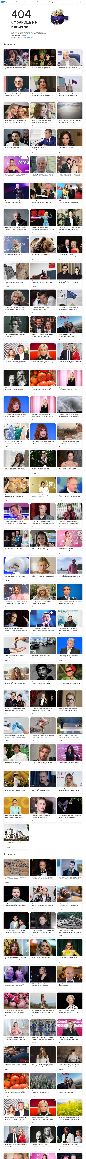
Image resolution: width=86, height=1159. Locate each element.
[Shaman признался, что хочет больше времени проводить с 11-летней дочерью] (69, 61)
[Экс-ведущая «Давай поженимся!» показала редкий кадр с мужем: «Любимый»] (69, 248)
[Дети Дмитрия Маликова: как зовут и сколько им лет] (43, 114)
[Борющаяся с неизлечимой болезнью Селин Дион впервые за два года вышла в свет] (16, 622)
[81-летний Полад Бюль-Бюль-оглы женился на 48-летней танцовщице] (16, 88)
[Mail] (2, 2)
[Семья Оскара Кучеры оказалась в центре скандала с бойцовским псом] (43, 1005)
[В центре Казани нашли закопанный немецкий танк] (16, 275)
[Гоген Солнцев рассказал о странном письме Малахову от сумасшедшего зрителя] (43, 61)
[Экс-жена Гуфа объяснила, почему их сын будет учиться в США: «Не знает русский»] (43, 916)
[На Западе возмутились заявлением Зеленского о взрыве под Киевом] (16, 1031)
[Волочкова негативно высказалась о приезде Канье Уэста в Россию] (69, 916)
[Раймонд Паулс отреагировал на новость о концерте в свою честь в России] (43, 168)
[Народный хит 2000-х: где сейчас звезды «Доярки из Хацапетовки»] (43, 569)
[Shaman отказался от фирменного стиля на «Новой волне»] (16, 195)
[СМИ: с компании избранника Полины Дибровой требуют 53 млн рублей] (43, 970)
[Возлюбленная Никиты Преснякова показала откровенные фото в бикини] (69, 328)
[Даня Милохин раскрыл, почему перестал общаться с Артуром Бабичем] (69, 221)
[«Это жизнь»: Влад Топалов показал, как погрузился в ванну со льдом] (43, 622)
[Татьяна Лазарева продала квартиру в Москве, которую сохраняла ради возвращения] (69, 1138)
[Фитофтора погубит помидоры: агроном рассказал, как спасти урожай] (43, 382)
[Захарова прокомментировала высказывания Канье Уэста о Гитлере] (43, 809)
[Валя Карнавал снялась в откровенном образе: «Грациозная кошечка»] (69, 542)
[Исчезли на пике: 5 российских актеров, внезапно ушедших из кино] (43, 863)
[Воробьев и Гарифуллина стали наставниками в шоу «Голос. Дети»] (16, 703)
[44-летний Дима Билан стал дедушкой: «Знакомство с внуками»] (16, 141)
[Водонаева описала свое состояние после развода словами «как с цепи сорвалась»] (69, 890)
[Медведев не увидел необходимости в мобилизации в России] (43, 141)
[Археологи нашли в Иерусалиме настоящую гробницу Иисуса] (16, 489)
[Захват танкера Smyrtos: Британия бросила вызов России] (69, 114)
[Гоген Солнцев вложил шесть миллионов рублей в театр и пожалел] (43, 195)
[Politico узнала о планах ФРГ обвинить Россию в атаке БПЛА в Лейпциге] (69, 729)
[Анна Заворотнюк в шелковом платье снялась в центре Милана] (16, 943)
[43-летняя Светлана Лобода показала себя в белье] (43, 1085)
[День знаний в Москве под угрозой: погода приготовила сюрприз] (43, 462)
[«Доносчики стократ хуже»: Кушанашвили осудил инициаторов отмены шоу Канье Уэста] (43, 302)
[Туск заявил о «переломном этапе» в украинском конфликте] (69, 489)
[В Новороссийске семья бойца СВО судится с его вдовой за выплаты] (69, 1031)
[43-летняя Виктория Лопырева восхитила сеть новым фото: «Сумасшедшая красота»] (43, 703)
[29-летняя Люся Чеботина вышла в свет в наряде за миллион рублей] (16, 168)
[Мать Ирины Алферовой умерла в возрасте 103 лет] (16, 328)
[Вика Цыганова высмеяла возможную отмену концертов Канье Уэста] (16, 248)
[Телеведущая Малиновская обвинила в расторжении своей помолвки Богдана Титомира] (69, 703)
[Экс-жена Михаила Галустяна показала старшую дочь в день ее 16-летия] (16, 462)
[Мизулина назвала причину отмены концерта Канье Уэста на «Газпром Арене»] (69, 382)
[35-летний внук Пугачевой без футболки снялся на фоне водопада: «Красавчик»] (43, 756)
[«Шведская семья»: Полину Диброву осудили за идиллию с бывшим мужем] (69, 195)
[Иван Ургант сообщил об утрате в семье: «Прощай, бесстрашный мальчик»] (69, 1005)
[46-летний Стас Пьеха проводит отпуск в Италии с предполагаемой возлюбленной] (43, 489)
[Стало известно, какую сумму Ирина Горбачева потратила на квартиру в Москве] (69, 943)
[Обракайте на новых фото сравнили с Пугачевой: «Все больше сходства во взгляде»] (16, 382)
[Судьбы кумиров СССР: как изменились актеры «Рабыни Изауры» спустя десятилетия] (43, 943)
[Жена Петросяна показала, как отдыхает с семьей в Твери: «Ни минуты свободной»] (69, 676)
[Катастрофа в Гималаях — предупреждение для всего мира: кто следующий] (69, 1058)
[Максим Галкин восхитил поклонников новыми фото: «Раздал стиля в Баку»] (16, 756)
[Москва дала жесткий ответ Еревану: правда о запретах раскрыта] (69, 88)
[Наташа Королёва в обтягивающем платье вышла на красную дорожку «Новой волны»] (43, 88)
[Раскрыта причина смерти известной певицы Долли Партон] (43, 221)
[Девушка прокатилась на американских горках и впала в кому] (16, 836)
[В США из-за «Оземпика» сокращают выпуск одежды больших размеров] (16, 435)
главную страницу (29, 37)
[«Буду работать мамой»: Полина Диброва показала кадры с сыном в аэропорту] (16, 1085)
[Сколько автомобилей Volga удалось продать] (43, 649)
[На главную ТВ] (5, 2)
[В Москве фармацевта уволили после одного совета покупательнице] (69, 863)
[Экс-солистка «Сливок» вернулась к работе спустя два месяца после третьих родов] (16, 970)
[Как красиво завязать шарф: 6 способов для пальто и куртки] (16, 890)
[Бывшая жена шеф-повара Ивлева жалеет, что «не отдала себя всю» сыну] (16, 221)
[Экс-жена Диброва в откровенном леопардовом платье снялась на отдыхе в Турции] (43, 1138)
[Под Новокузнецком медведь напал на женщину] (43, 248)
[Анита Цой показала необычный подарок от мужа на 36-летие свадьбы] (16, 355)
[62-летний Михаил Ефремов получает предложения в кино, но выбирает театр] (43, 515)
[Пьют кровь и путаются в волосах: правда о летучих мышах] (69, 809)
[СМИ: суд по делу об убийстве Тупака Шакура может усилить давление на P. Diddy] (43, 676)
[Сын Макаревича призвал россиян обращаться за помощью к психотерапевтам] (43, 1031)
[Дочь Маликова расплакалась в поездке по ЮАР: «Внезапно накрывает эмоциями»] (69, 435)
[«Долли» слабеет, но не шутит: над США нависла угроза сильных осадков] (69, 409)
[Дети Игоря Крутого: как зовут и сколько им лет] (69, 1112)
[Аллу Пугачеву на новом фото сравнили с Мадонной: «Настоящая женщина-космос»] (43, 596)
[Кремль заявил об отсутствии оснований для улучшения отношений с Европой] (69, 649)
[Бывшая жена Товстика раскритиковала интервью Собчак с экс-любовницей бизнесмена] (69, 141)
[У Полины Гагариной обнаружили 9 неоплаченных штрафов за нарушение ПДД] (43, 1112)
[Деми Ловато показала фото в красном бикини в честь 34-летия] (69, 462)
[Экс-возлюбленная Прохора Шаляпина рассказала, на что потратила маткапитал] (69, 1085)
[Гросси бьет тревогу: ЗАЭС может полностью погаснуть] (69, 596)
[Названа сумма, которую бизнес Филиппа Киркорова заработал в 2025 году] (16, 302)
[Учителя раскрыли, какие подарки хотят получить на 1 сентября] (43, 729)
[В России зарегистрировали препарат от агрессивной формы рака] (16, 729)
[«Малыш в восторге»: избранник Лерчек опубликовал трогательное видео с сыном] (43, 890)
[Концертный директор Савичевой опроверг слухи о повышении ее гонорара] (16, 409)
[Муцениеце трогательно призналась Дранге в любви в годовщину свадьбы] (69, 275)
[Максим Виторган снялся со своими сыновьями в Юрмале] (69, 622)
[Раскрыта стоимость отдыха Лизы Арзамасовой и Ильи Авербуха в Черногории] (69, 168)
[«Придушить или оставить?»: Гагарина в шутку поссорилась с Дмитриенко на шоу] (16, 515)
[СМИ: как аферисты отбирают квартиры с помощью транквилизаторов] (16, 649)
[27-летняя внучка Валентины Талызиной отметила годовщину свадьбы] (16, 863)
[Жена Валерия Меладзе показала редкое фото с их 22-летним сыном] (69, 355)
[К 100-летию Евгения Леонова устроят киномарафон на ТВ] (16, 916)
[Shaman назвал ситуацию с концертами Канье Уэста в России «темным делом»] (69, 836)
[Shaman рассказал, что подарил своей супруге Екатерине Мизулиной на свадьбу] (16, 1112)
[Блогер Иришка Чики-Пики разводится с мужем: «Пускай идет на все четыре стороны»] (43, 542)
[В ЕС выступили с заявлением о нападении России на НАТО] (69, 302)
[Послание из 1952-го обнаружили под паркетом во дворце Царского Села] (16, 1005)
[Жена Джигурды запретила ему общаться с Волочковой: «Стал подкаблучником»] (16, 114)
